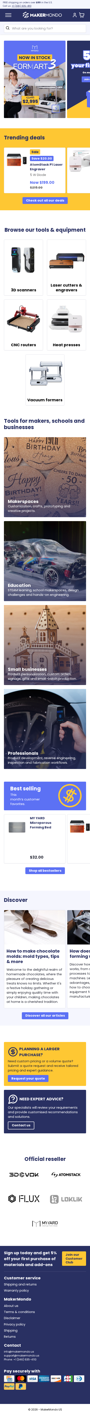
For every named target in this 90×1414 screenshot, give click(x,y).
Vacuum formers (44, 400)
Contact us (21, 1125)
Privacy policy (14, 1324)
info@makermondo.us (19, 1351)
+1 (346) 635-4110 (21, 6)
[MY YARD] (45, 1224)
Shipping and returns (20, 1284)
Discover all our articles (45, 1015)
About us (11, 1306)
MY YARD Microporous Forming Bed (40, 823)
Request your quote (28, 1078)
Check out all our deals (45, 200)
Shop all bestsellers (45, 870)
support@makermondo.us (21, 1355)
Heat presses (66, 345)
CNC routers (23, 345)
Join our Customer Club (74, 1258)
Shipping (10, 1330)
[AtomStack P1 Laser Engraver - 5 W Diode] (18, 160)
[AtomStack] (66, 1175)
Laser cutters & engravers (66, 287)
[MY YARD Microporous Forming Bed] (18, 827)
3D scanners (23, 290)
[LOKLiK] (66, 1200)
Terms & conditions (19, 1312)
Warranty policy (16, 1290)
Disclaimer (12, 1318)
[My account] (74, 15)
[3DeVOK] (24, 1175)
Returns (10, 1336)
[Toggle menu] (8, 15)
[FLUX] (24, 1200)
